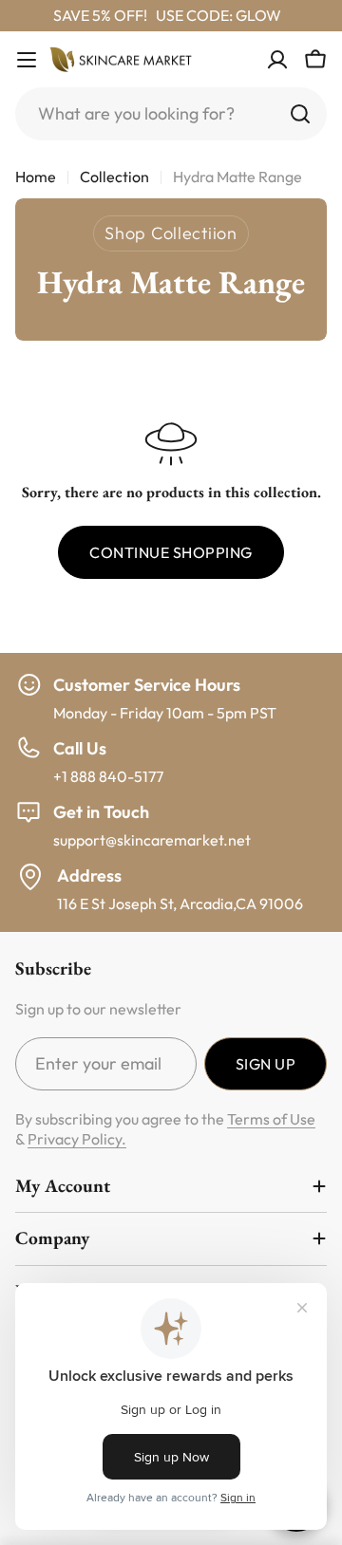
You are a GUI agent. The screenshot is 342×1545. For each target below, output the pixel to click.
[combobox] (171, 113)
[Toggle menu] (26, 59)
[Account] (277, 59)
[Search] (300, 113)
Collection (114, 176)
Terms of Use (271, 1118)
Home (35, 176)
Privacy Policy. (77, 1138)
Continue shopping (170, 552)
